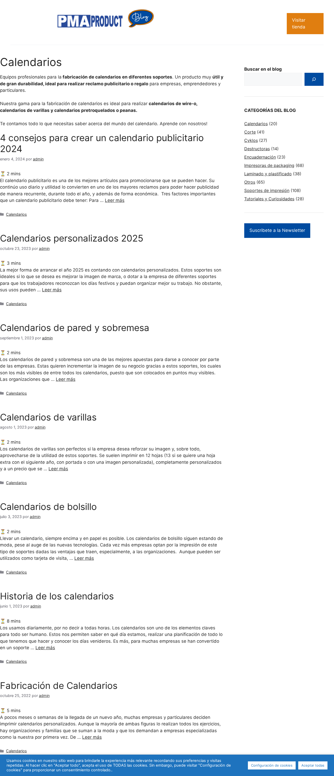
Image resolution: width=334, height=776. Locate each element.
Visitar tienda (298, 23)
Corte (250, 132)
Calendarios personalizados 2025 (71, 238)
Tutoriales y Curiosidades (269, 198)
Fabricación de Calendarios (58, 685)
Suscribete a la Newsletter (277, 230)
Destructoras (257, 148)
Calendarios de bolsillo (48, 506)
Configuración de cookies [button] (272, 765)
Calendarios (16, 214)
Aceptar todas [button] (312, 765)
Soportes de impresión (266, 190)
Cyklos (251, 140)
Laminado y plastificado (268, 173)
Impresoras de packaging (269, 165)
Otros (249, 182)
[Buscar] (314, 79)
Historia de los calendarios (57, 596)
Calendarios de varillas (48, 417)
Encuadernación (260, 157)
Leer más (114, 200)
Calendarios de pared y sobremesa (74, 327)
